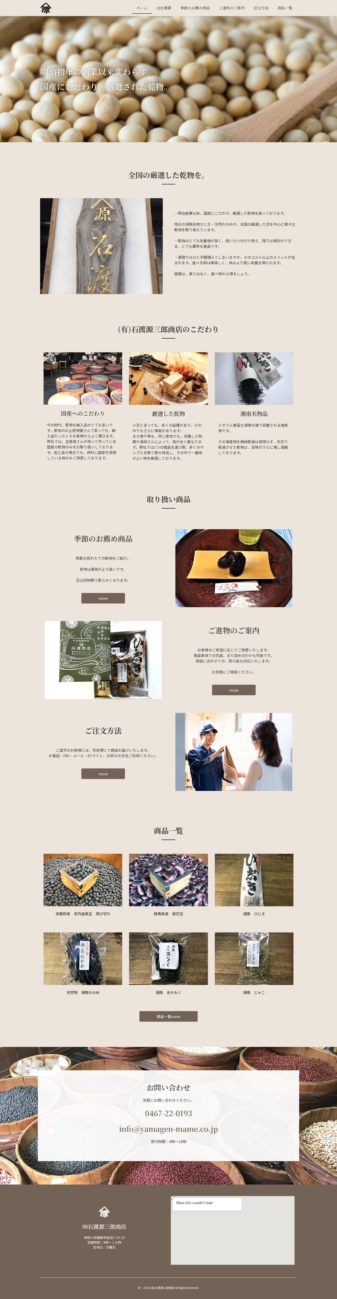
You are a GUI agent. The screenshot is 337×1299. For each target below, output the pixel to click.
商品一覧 (285, 8)
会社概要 (164, 8)
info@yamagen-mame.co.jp (168, 1128)
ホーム (141, 8)
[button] (103, 598)
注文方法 (261, 8)
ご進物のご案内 (232, 8)
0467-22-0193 (168, 1113)
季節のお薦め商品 (195, 8)
